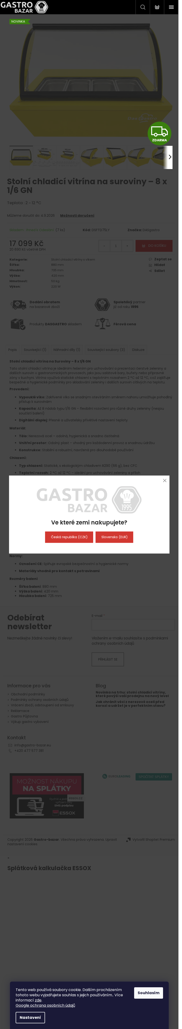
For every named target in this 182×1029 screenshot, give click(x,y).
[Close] (164, 480)
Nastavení (30, 1017)
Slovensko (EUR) (114, 537)
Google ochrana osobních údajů (45, 1005)
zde (38, 1000)
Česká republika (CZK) (69, 537)
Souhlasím (148, 993)
